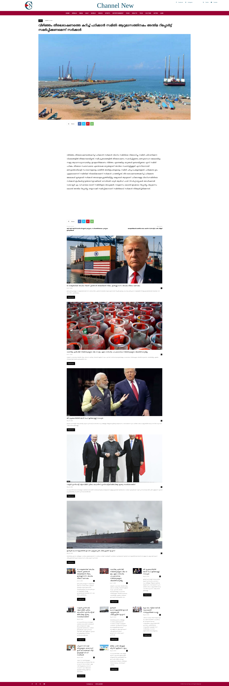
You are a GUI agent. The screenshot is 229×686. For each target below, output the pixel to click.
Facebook (180, 2)
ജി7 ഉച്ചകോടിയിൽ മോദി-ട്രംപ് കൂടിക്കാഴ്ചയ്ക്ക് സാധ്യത (85, 418)
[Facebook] (176, 2)
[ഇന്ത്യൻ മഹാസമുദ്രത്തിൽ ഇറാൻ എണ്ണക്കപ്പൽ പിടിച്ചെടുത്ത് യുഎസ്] (114, 525)
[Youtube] (211, 2)
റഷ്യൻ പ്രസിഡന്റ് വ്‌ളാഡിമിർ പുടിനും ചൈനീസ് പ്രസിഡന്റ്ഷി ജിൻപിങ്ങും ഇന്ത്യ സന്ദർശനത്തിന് (101, 485)
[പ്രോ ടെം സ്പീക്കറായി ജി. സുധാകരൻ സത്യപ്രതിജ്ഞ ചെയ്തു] (137, 609)
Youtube (215, 2)
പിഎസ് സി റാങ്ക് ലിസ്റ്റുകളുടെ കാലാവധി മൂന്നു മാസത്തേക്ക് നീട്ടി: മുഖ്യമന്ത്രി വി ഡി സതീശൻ (85, 650)
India (68, 282)
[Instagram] (186, 2)
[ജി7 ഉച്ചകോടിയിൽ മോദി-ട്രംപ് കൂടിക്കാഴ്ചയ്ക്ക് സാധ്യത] (114, 392)
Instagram (190, 2)
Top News (69, 547)
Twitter (207, 2)
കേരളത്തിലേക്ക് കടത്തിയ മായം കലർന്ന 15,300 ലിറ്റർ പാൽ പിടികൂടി (145, 228)
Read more (71, 297)
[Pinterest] (88, 124)
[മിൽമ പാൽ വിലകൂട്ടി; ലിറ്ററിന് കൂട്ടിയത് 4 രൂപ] (104, 647)
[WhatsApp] (92, 124)
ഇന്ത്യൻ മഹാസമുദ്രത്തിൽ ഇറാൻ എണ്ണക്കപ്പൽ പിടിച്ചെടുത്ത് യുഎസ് (91, 551)
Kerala (40, 20)
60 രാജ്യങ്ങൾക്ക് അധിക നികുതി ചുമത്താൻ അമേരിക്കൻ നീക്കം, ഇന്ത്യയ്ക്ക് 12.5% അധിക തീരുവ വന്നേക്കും (103, 286)
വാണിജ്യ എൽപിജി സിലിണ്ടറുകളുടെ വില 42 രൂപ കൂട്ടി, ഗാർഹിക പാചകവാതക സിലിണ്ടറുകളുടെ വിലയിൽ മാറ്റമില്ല (107, 352)
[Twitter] (203, 2)
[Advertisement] (114, 140)
